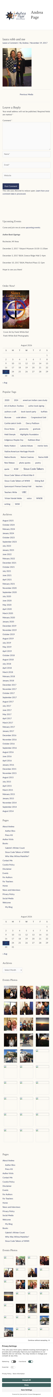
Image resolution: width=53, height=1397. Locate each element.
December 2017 (9, 685)
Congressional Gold (38, 417)
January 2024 (8, 533)
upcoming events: (33, 228)
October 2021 (9, 567)
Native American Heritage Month (19, 452)
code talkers (21, 417)
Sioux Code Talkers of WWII (17, 481)
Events (5, 873)
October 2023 (9, 538)
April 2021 (7, 580)
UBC (24, 492)
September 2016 (10, 748)
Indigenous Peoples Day (13, 440)
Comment (7, 121)
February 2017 (9, 727)
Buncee (8, 417)
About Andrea (8, 827)
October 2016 (9, 744)
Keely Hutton (10, 446)
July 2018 (7, 664)
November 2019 (10, 630)
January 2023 (8, 550)
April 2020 (7, 609)
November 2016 (10, 740)
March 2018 (8, 672)
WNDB (39, 498)
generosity (23, 429)
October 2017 (9, 693)
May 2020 (7, 605)
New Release (9, 463)
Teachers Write (10, 492)
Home (5, 886)
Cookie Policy (9, 865)
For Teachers (8, 882)
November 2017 (10, 689)
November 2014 (10, 803)
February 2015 (9, 794)
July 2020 (7, 596)
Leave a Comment (10, 43)
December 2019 (9, 626)
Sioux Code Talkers (34, 469)
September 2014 (10, 807)
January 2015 (8, 799)
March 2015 (8, 790)
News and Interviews (11, 890)
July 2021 (7, 571)
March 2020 (8, 613)
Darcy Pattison (32, 423)
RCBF (16, 469)
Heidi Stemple (9, 435)
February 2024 (9, 529)
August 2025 (8, 521)
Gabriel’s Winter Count (15, 848)
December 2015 (9, 769)
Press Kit (9, 835)
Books (5, 844)
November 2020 (10, 588)
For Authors (7, 877)
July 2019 (7, 643)
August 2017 (8, 702)
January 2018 (8, 681)
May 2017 (7, 714)
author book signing (36, 406)
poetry (38, 463)
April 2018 (7, 668)
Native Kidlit (43, 457)
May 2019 (7, 647)
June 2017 (7, 710)
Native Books (10, 457)
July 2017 (7, 706)
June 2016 (7, 756)
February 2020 (9, 618)
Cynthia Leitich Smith (12, 423)
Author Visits (8, 839)
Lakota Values (26, 446)
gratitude (36, 429)
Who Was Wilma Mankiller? (17, 856)
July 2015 (7, 782)
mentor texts (43, 446)
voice (29, 498)
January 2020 (8, 622)
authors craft (10, 412)
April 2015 (7, 786)
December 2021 (9, 563)
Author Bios (10, 831)
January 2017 (8, 731)
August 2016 (8, 752)
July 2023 (7, 546)
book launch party (28, 412)
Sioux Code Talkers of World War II (19, 475)
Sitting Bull (39, 481)
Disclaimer (7, 869)
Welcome (7, 903)
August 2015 (8, 778)
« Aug (5, 383)
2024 (16, 400)
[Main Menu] (47, 15)
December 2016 (9, 735)
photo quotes (24, 463)
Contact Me (7, 861)
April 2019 (7, 651)
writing (7, 504)
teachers (39, 486)
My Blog (8, 907)
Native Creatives (27, 457)
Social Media (8, 899)
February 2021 (9, 584)
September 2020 (10, 592)
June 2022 (7, 554)
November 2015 (10, 773)
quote (6, 469)
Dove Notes (9, 429)
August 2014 (8, 811)
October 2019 (9, 634)
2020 (7, 400)
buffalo (44, 412)
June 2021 (7, 575)
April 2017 (7, 719)
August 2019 (8, 639)
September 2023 (10, 542)
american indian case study (35, 400)
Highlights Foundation (29, 435)
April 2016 (7, 761)
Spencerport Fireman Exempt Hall (17, 486)
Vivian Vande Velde (13, 498)
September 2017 (10, 698)
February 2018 (9, 676)
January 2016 (8, 765)
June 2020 (7, 601)
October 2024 (9, 525)
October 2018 (9, 655)
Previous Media (26, 95)
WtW (17, 504)
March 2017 (8, 723)
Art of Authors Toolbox (14, 406)
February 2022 (9, 559)
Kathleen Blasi (34, 440)
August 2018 (8, 660)
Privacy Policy (9, 894)
